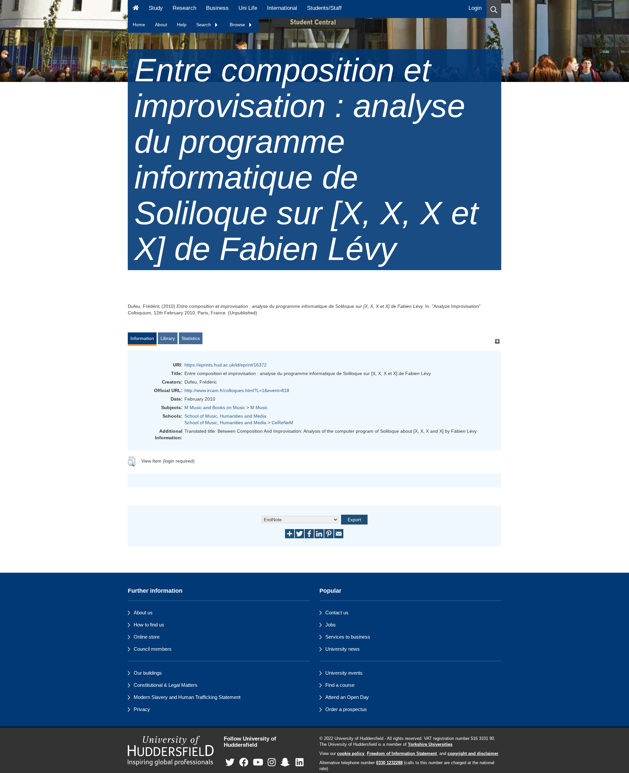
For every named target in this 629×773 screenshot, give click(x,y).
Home (139, 24)
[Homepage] (136, 9)
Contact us (337, 612)
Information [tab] (142, 338)
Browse (238, 24)
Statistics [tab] (190, 338)
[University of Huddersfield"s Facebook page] (243, 763)
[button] (493, 9)
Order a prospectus (346, 709)
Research (184, 8)
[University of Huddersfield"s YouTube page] (258, 763)
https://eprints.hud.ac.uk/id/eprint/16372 (225, 364)
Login (475, 8)
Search (204, 24)
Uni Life (247, 8)
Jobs (330, 624)
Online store (147, 637)
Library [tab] (168, 338)
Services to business (347, 637)
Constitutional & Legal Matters (166, 685)
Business (217, 8)
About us (143, 612)
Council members (153, 649)
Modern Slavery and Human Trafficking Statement (187, 697)
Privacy (142, 709)
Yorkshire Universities (430, 744)
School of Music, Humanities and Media (225, 416)
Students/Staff (324, 8)
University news (342, 649)
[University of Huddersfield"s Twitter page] (230, 763)
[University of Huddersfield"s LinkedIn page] (299, 763)
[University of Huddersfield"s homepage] (171, 751)
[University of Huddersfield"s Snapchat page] (286, 763)
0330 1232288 (389, 763)
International (282, 8)
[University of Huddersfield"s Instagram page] (272, 763)
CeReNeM (282, 422)
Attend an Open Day (347, 697)
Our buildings (148, 673)
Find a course (339, 685)
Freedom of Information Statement (402, 753)
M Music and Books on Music (214, 407)
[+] (497, 341)
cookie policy (350, 753)
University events (344, 673)
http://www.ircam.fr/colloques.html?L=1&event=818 (236, 390)
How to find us (149, 624)
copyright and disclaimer (473, 753)
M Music (259, 407)
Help (181, 24)
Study (156, 8)
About (161, 24)
